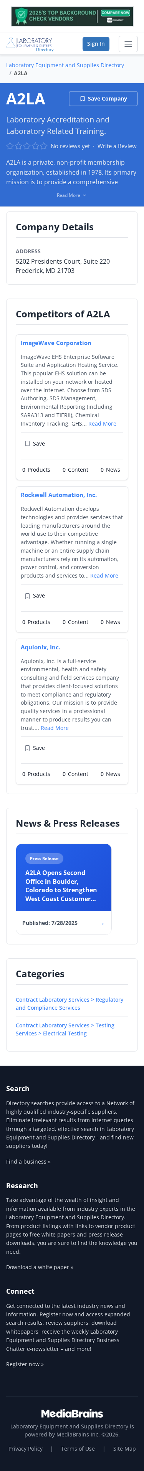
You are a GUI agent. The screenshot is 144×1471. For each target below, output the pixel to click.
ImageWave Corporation (56, 343)
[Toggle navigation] (128, 44)
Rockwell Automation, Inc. (59, 495)
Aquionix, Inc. (40, 647)
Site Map (124, 1448)
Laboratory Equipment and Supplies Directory (65, 65)
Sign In (96, 43)
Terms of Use (78, 1448)
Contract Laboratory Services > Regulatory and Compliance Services (69, 1003)
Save (39, 443)
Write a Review (117, 146)
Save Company (107, 98)
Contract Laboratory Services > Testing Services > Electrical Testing (65, 1029)
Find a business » (28, 1161)
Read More (102, 423)
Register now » (25, 1364)
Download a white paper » (39, 1267)
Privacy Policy (25, 1448)
